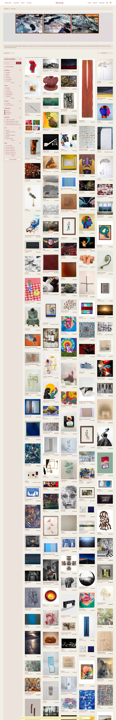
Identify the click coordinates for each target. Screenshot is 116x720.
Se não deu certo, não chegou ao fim (68, 124)
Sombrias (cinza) (28, 608)
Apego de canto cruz (83, 295)
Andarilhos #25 (64, 237)
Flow (80, 208)
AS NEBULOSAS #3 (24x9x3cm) (48, 453)
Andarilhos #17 (82, 446)
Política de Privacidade (78, 717)
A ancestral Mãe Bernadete (66, 357)
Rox (25, 655)
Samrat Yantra (46, 151)
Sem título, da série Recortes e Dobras (50, 271)
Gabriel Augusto (100, 679)
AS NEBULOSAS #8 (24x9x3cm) (66, 693)
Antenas (62, 649)
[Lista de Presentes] (107, 3)
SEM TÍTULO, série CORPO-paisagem (31, 364)
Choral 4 (99, 150)
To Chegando (27, 179)
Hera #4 (26, 75)
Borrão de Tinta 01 (46, 129)
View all (12, 82)
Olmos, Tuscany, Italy (101, 98)
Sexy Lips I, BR (63, 332)
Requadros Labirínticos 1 (102, 196)
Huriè (44, 249)
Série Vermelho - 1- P (65, 70)
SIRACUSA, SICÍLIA (100, 215)
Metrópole (63, 87)
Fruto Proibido (46, 106)
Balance (99, 489)
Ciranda (44, 92)
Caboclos (45, 348)
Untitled (26, 97)
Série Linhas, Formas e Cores (48, 554)
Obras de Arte (8, 2)
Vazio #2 (44, 476)
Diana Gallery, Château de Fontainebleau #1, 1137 (30, 693)
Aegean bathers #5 (29, 499)
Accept (92, 717)
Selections (16, 2)
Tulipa (44, 604)
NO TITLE (44, 199)
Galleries (29, 2)
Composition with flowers (66, 405)
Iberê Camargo (64, 109)
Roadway (81, 565)
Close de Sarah (28, 582)
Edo (43, 417)
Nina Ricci (99, 447)
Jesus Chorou (82, 175)
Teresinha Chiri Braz (101, 504)
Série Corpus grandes (29, 132)
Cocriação (45, 488)
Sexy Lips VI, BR (82, 609)
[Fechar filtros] (20, 59)
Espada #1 (27, 114)
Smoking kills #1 (100, 474)
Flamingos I (45, 216)
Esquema (26, 481)
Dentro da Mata (28, 464)
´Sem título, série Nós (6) (48, 376)
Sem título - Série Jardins (48, 232)
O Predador (99, 626)
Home (7, 8)
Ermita (44, 170)
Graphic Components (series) (67, 210)
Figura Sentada (46, 676)
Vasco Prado (27, 328)
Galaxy (62, 432)
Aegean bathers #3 (65, 550)
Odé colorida (45, 293)
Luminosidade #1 (64, 480)
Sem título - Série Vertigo (84, 338)
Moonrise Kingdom (101, 316)
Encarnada (27, 529)
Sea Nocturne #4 (28, 251)
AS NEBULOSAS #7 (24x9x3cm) (66, 454)
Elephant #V (63, 588)
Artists (22, 2)
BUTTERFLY (27, 272)
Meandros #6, (82, 120)
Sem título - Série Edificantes (103, 580)
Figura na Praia (82, 355)
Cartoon (99, 81)
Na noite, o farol (28, 565)
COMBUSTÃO (63, 294)
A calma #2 (63, 386)
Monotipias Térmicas (83, 149)
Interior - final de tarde (30, 301)
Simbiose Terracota (65, 311)
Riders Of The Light (101, 377)
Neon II (98, 706)
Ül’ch (26, 548)
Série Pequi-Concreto (101, 272)
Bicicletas (99, 333)
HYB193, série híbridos (101, 603)
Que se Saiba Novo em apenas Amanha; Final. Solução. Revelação (50, 582)
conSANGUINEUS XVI (47, 626)
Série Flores (81, 684)
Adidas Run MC (82, 372)
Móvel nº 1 (81, 265)
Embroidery (81, 499)
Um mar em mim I (82, 515)
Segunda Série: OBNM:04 (65, 616)
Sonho (44, 510)
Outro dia (99, 394)
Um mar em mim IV (82, 655)
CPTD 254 (26, 209)
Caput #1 (99, 121)
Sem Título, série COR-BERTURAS (31, 347)
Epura (62, 572)
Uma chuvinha (46, 323)
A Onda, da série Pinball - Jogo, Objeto (32, 235)
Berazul (80, 548)
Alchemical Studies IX (83, 710)
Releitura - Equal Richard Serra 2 (86, 401)
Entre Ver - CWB (28, 415)
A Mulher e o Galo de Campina (49, 400)
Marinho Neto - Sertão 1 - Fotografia (50, 70)
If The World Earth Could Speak (85, 249)
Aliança (44, 646)
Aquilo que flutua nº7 (83, 587)
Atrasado (63, 256)
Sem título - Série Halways (66, 171)
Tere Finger (63, 510)
